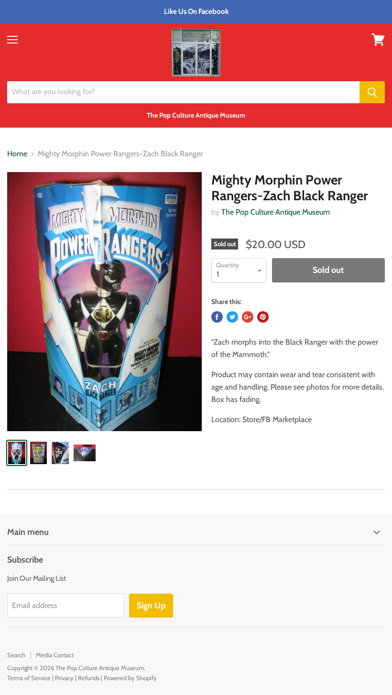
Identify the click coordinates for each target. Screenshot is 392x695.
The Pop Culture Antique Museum (275, 212)
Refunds (88, 678)
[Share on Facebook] (217, 317)
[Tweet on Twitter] (232, 317)
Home (17, 154)
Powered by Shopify (130, 678)
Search (16, 655)
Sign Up (151, 605)
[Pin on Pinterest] (263, 317)
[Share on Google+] (247, 317)
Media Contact (55, 655)
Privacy (64, 678)
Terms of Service (29, 678)
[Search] (372, 92)
